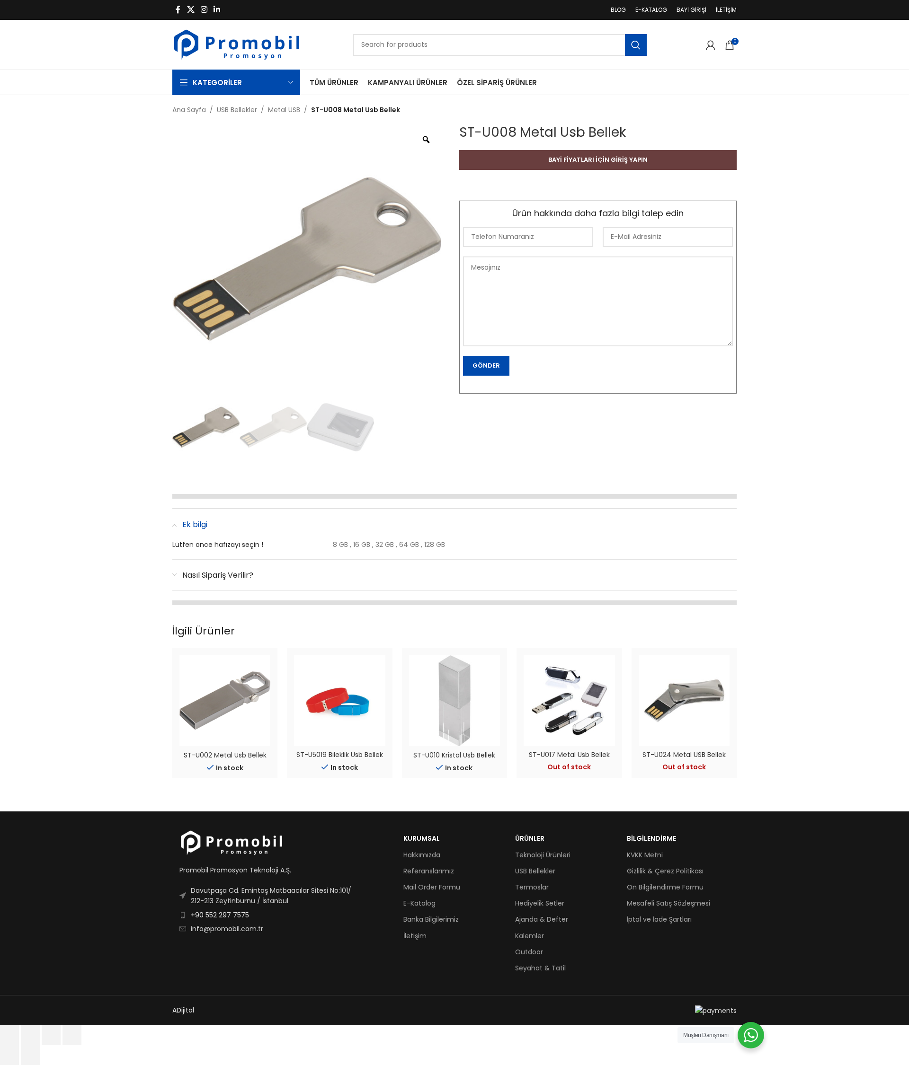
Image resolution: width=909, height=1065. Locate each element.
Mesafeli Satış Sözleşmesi (668, 903)
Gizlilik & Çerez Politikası (665, 871)
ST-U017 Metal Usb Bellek (569, 754)
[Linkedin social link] (217, 9)
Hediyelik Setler (539, 903)
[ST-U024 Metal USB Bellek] (684, 700)
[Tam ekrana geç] (30, 1035)
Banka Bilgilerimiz (431, 919)
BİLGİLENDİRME (651, 838)
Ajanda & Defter (541, 919)
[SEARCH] (636, 45)
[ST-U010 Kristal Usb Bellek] (454, 700)
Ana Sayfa (189, 109)
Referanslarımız (428, 871)
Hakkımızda (421, 855)
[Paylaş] (51, 1035)
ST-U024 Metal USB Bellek (684, 754)
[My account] (710, 44)
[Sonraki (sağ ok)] (30, 1055)
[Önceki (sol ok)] (9, 1055)
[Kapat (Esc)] (71, 1035)
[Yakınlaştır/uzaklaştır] (9, 1035)
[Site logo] (236, 44)
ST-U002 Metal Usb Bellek (225, 755)
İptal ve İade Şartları (659, 919)
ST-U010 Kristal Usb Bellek (454, 755)
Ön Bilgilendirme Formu (665, 887)
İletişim (415, 936)
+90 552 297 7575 (220, 915)
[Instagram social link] (203, 9)
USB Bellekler (237, 109)
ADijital (183, 1010)
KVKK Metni (645, 855)
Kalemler (529, 936)
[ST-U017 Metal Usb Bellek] (569, 700)
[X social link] (190, 9)
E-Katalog (419, 903)
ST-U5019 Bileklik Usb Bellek (339, 754)
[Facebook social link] (178, 9)
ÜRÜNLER (529, 838)
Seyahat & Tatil (540, 968)
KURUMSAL (421, 838)
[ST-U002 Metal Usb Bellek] (224, 700)
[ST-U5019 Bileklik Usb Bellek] (339, 700)
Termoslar (532, 887)
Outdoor (529, 952)
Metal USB (284, 109)
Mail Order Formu (431, 887)
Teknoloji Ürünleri (542, 855)
